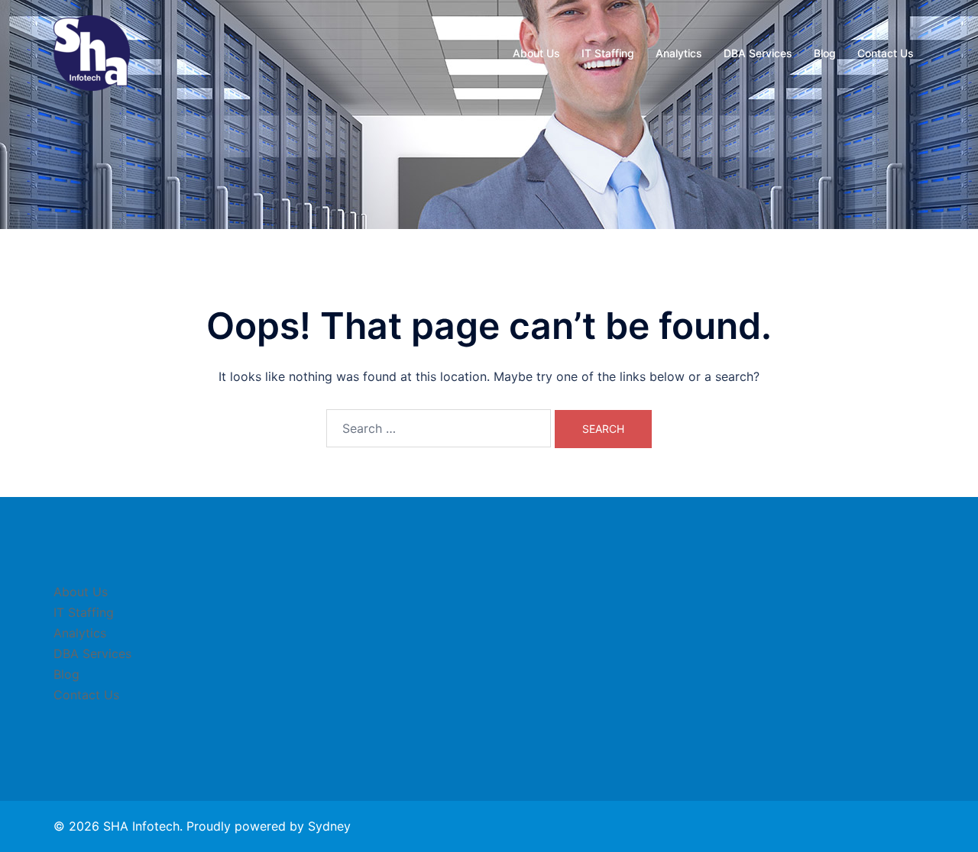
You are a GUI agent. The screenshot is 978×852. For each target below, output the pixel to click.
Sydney (329, 826)
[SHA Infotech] (91, 52)
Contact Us (885, 53)
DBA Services (758, 53)
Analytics (679, 53)
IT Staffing (607, 53)
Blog (825, 53)
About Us (536, 53)
